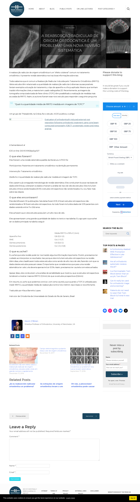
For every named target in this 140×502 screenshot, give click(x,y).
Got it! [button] (133, 498)
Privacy (121, 384)
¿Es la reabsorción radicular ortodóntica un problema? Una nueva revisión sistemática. (82, 367)
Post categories (105, 9)
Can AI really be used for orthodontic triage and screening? (119, 283)
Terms (115, 384)
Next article (89, 416)
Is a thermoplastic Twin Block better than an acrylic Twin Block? (120, 273)
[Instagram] (22, 336)
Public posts (66, 9)
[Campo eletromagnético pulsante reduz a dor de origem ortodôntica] (55, 350)
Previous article (20, 416)
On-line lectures (85, 9)
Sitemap (44, 491)
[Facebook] (12, 336)
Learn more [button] (70, 498)
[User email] (28, 336)
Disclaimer (94, 491)
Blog (52, 9)
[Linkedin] (17, 336)
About (42, 9)
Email (12, 472)
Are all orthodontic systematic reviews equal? (118, 264)
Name (12, 466)
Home (31, 9)
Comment (14, 437)
